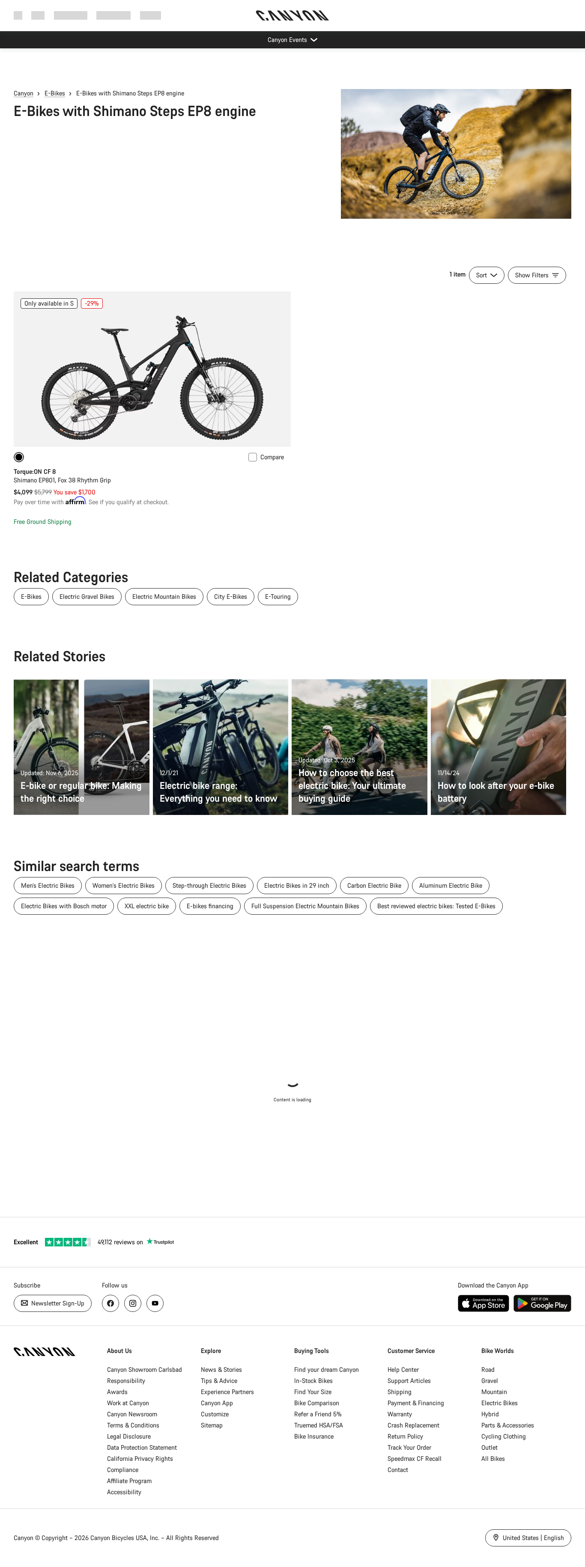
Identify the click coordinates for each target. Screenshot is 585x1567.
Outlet (489, 1447)
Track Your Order (409, 1447)
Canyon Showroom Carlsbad (144, 1369)
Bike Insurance (314, 1436)
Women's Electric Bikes (124, 885)
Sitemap (212, 1425)
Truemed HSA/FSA (318, 1425)
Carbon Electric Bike (374, 885)
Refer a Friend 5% (318, 1414)
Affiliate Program (129, 1481)
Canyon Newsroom (132, 1414)
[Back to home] (292, 15)
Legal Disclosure (129, 1436)
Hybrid (490, 1414)
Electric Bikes (499, 1403)
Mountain (494, 1392)
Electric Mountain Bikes (164, 596)
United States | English (532, 1538)
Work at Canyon (128, 1403)
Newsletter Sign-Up (57, 1303)
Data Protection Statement (142, 1447)
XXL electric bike (147, 906)
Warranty (400, 1414)
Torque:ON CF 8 (35, 471)
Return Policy (405, 1436)
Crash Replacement (413, 1425)
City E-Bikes (230, 596)
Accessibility (124, 1492)
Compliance (122, 1470)
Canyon (23, 93)
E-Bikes (55, 93)
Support (150, 15)
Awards (117, 1392)
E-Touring (278, 596)
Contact (398, 1470)
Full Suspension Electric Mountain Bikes (305, 906)
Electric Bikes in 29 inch (296, 885)
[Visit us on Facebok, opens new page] (110, 1303)
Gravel (489, 1381)
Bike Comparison (316, 1403)
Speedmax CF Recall (415, 1458)
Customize (215, 1414)
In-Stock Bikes (313, 1381)
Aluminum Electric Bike (450, 885)
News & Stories (221, 1369)
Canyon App (217, 1403)
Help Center (403, 1369)
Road (488, 1369)
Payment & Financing (416, 1403)
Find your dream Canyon (326, 1369)
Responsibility (126, 1381)
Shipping (400, 1392)
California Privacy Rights (140, 1458)
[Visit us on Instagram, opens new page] (132, 1303)
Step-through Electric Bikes (209, 885)
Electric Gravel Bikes (87, 596)
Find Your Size (312, 1392)
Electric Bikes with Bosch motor (64, 906)
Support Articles (409, 1381)
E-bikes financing (210, 906)
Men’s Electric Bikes (48, 885)
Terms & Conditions (133, 1425)
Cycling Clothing (503, 1436)
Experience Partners (227, 1392)
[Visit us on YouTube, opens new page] (155, 1303)
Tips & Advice (219, 1381)
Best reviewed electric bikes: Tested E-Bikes (436, 906)
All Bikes (493, 1458)
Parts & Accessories (507, 1425)
